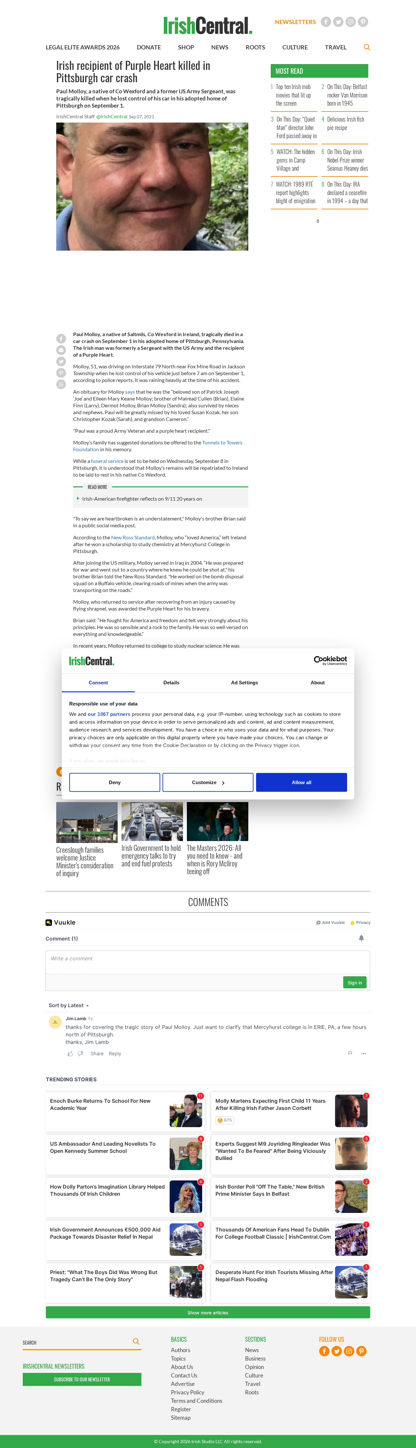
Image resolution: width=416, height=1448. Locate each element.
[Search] (367, 48)
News (252, 1350)
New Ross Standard (133, 537)
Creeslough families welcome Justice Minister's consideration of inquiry (84, 861)
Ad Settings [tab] (244, 682)
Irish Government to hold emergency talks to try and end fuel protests (151, 855)
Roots (252, 1392)
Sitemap (180, 1417)
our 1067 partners (109, 714)
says (130, 391)
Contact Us (184, 1375)
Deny (115, 782)
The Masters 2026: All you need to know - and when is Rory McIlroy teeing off (214, 859)
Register (181, 1409)
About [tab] (318, 682)
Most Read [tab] (289, 71)
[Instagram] (350, 22)
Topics (178, 1358)
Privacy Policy (187, 1392)
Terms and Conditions (196, 1400)
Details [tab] (171, 682)
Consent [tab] (98, 682)
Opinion (254, 1366)
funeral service (107, 461)
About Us (182, 1366)
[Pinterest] (363, 22)
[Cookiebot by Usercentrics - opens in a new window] (318, 661)
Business (255, 1358)
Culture (254, 1375)
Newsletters (295, 21)
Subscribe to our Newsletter (82, 1379)
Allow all (301, 782)
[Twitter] (338, 22)
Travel (252, 1383)
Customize (204, 782)
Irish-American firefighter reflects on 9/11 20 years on (142, 498)
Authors (180, 1350)
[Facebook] (326, 22)
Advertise (183, 1383)
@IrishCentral (111, 116)
